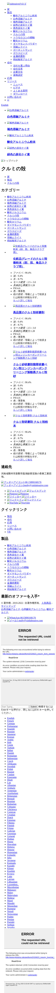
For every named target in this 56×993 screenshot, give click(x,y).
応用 (9, 78)
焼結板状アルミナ (22, 59)
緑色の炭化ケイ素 (22, 25)
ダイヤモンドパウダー (25, 43)
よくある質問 (20, 90)
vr (8, 100)
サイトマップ (8, 606)
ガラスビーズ (20, 53)
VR (9, 532)
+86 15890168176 (32, 482)
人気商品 (46, 603)
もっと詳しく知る (22, 300)
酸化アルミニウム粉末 (25, 15)
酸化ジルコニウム (22, 31)
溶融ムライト (20, 47)
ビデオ (16, 87)
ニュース (18, 84)
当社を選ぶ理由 (21, 65)
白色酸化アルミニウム (33, 609)
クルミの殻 (19, 34)
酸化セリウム (20, 40)
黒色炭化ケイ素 (21, 28)
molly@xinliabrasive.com (36, 485)
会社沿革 (18, 69)
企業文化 (18, 72)
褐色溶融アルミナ (22, 22)
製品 (9, 12)
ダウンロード (20, 94)
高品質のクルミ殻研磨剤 (28, 312)
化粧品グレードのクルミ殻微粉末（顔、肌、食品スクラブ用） (30, 262)
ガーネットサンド (22, 50)
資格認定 (18, 75)
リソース (12, 81)
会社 (9, 62)
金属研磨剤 (19, 56)
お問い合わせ (14, 97)
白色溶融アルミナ (22, 18)
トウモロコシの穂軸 (24, 37)
